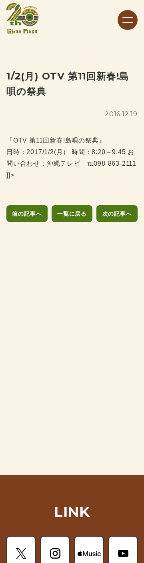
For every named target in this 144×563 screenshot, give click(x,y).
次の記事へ (117, 213)
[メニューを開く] (128, 20)
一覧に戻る (72, 213)
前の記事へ (27, 213)
